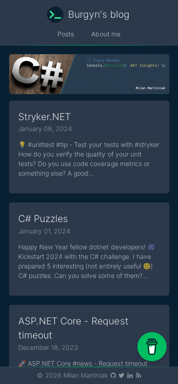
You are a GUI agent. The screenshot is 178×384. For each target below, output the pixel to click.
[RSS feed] (138, 375)
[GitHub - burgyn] (114, 375)
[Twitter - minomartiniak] (122, 375)
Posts (66, 34)
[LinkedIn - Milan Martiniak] (130, 375)
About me (105, 34)
